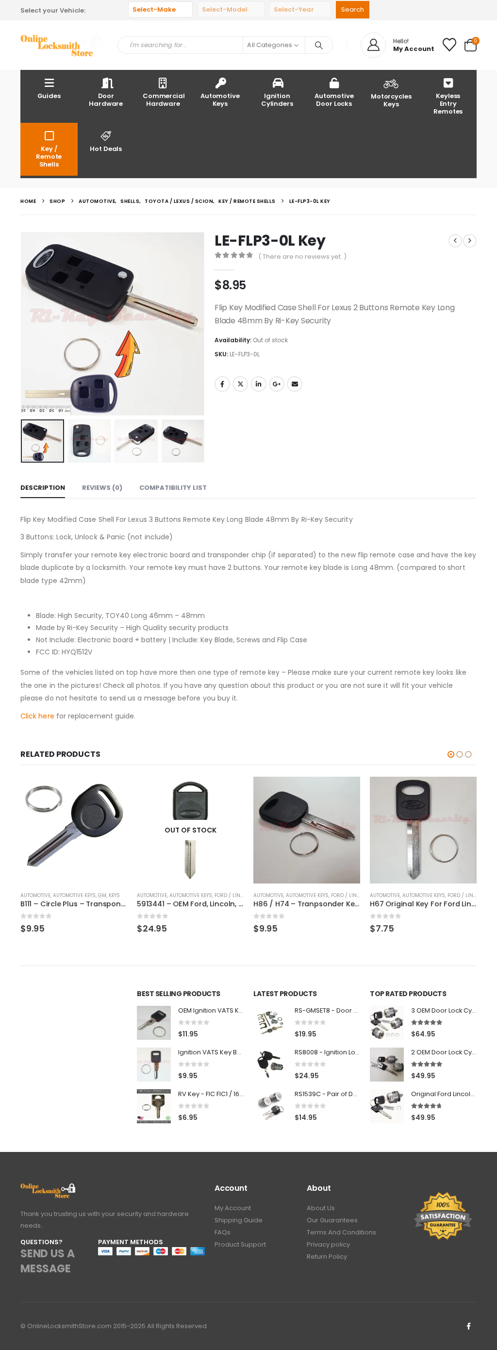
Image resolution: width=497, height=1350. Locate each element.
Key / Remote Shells (49, 156)
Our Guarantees (332, 1220)
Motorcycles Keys (391, 100)
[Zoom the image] (48, 1188)
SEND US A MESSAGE (47, 1261)
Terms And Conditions (341, 1232)
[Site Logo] (61, 45)
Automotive (35, 895)
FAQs (223, 1232)
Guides (49, 95)
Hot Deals (106, 148)
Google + (276, 384)
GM (102, 895)
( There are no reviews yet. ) (302, 256)
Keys (114, 895)
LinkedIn (258, 384)
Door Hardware (106, 99)
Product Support (240, 1244)
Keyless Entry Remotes (448, 103)
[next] (470, 241)
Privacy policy (328, 1244)
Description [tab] (42, 487)
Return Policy (327, 1256)
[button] (23, 324)
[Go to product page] (73, 830)
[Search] (318, 45)
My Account (233, 1208)
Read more (227, 792)
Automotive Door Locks (334, 99)
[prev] (455, 241)
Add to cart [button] (111, 792)
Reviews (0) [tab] (102, 487)
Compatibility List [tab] (173, 487)
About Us (321, 1208)
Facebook (222, 384)
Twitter (240, 384)
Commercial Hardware (164, 99)
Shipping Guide (239, 1220)
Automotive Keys (220, 99)
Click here (37, 716)
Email (294, 384)
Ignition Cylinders (277, 99)
